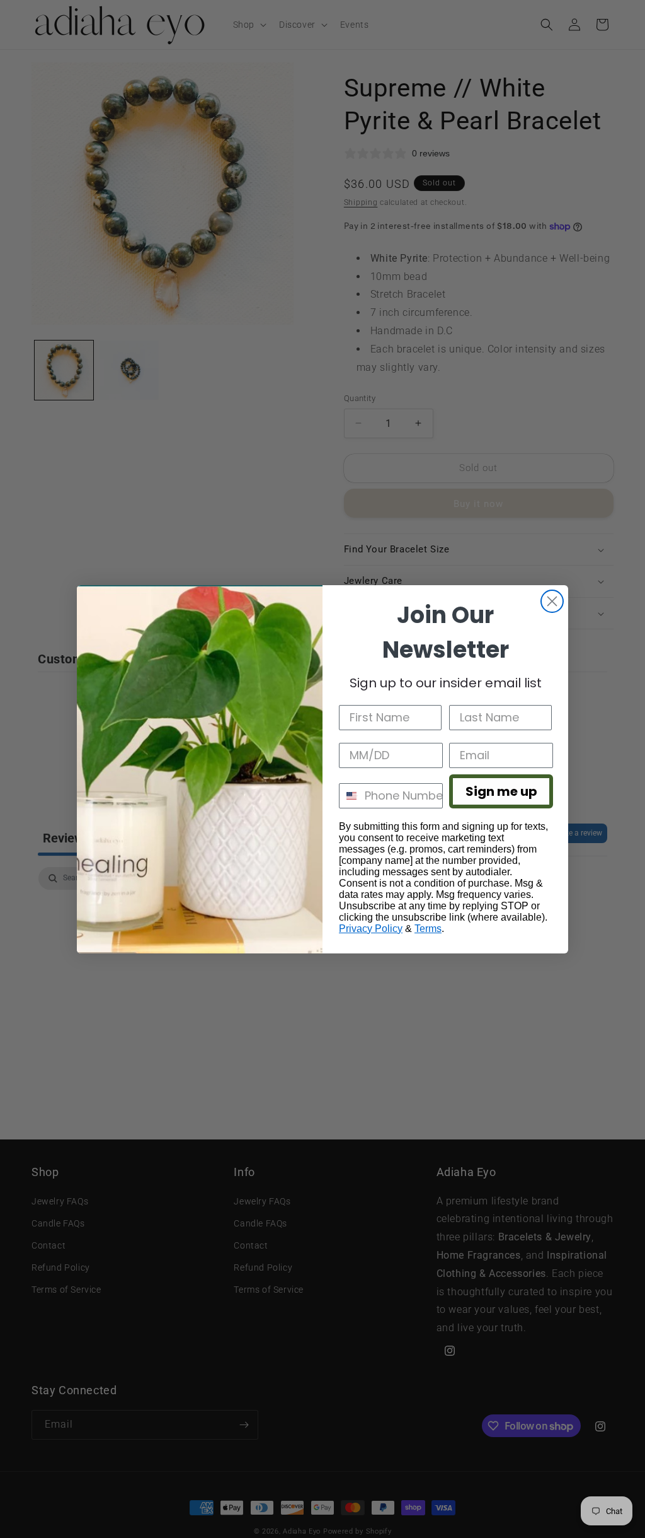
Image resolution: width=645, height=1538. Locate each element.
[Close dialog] (552, 601)
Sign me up (501, 791)
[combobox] (349, 796)
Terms (428, 928)
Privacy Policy (370, 928)
